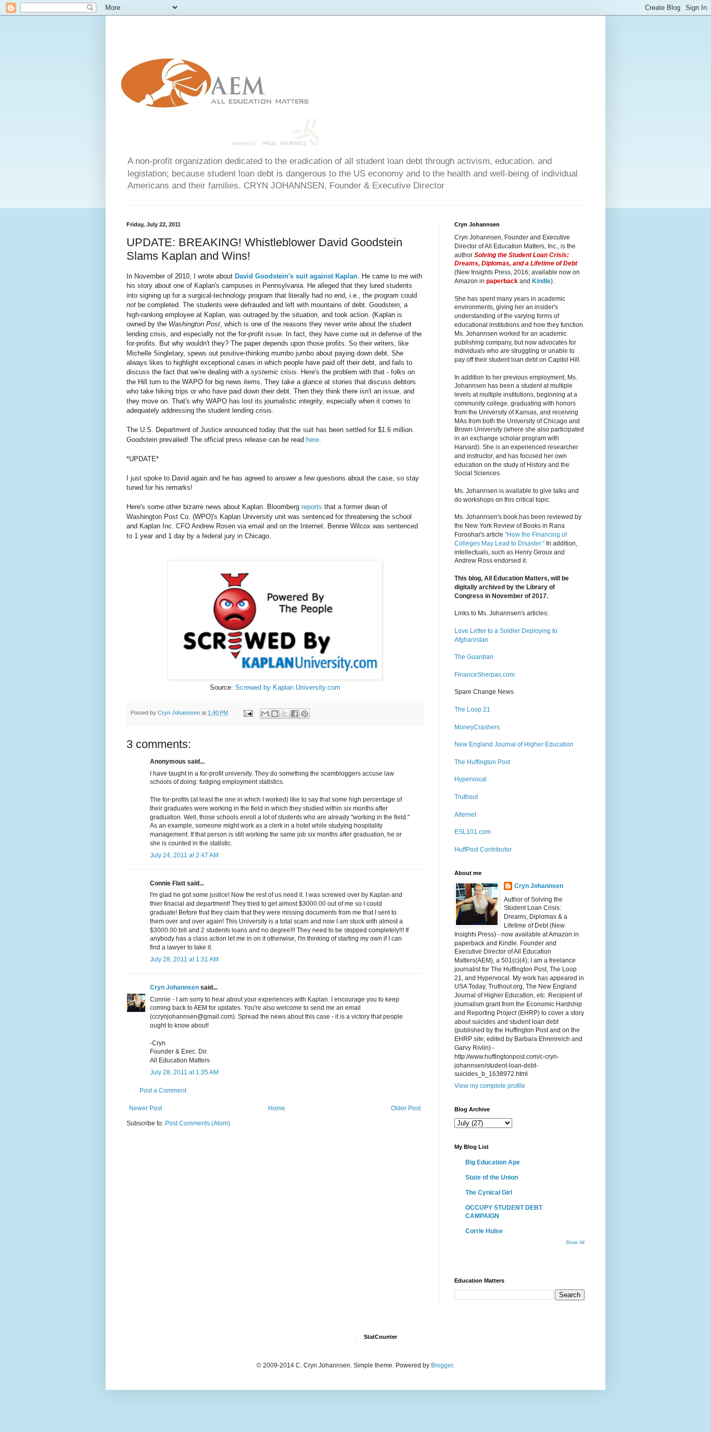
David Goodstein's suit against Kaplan (296, 276)
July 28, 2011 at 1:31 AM (184, 959)
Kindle (541, 281)
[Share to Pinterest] (304, 713)
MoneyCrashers (477, 727)
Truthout (466, 797)
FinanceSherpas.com (484, 674)
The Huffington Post (482, 762)
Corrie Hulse (484, 1231)
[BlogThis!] (275, 713)
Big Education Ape (492, 1162)
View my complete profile (489, 1085)
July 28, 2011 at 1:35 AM (184, 1072)
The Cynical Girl (488, 1192)
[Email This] (265, 713)
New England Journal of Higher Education (514, 744)
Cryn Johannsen (174, 987)
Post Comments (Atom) (197, 1123)
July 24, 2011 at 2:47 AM (184, 855)
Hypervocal (470, 779)
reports (310, 507)
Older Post (406, 1108)
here (312, 439)
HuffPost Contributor (483, 849)
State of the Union (491, 1177)
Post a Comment (162, 1090)
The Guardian (473, 657)
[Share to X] (285, 713)
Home (276, 1108)
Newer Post (145, 1108)
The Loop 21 (472, 709)
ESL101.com (472, 831)
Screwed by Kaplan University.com (287, 687)
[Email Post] (248, 712)
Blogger (442, 1365)
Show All (575, 1242)
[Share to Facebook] (294, 713)
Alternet (465, 814)
